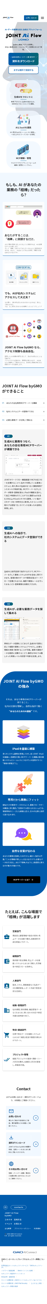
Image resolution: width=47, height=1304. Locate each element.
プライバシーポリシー (22, 1228)
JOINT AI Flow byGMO (12, 1214)
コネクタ (8, 1219)
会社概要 (8, 1228)
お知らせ (18, 1223)
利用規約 (37, 1228)
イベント (8, 1223)
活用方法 (18, 1219)
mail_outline (5, 1207)
